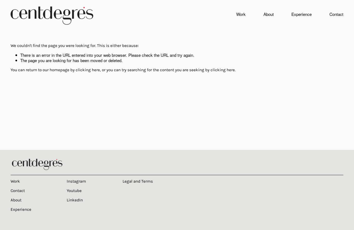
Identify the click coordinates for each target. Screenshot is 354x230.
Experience (301, 14)
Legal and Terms (138, 181)
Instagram (76, 181)
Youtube (74, 190)
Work (15, 181)
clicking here (88, 69)
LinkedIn (75, 200)
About (268, 14)
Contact (336, 14)
